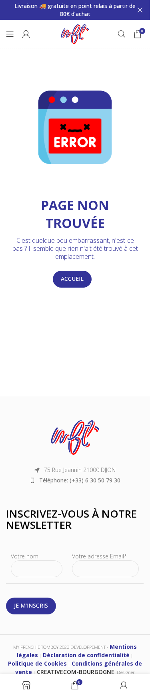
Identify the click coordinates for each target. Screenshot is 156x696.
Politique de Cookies (37, 663)
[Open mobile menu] (10, 34)
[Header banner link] (75, 10)
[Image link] (75, 436)
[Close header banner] (140, 10)
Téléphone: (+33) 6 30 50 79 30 (79, 480)
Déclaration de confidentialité (86, 655)
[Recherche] (122, 34)
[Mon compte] (26, 34)
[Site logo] (75, 33)
